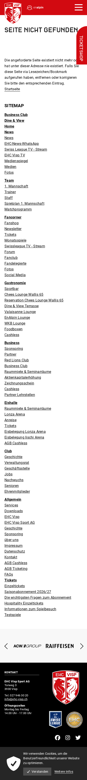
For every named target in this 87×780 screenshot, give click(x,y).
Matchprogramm (18, 209)
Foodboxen (13, 329)
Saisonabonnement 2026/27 (27, 592)
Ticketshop (81, 48)
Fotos (9, 172)
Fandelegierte (15, 263)
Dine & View (14, 120)
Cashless (11, 335)
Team (9, 180)
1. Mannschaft (16, 186)
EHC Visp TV (14, 155)
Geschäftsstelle (17, 468)
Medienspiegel (16, 161)
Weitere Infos (63, 771)
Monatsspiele (15, 240)
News (9, 132)
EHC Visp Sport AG (19, 522)
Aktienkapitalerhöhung (22, 377)
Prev (6, 646)
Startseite (12, 89)
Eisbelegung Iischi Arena (24, 437)
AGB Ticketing (15, 569)
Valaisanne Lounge (20, 312)
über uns (11, 540)
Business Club (16, 115)
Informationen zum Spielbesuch (30, 609)
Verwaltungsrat (16, 463)
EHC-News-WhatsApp (21, 144)
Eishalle (10, 403)
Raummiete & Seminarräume (27, 372)
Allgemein (12, 499)
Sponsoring (13, 349)
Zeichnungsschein (19, 383)
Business (11, 343)
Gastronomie (15, 283)
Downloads (13, 511)
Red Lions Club (16, 360)
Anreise (10, 420)
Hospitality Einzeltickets (23, 603)
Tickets (10, 234)
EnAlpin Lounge (17, 317)
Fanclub (11, 258)
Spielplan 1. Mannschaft (24, 203)
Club (8, 451)
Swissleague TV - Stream (24, 246)
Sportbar (11, 289)
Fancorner (12, 217)
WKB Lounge (14, 323)
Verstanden (40, 771)
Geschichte (13, 457)
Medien (10, 167)
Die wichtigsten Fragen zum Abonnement (37, 597)
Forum (9, 252)
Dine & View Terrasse (21, 306)
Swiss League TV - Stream (25, 149)
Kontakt (10, 557)
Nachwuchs (13, 480)
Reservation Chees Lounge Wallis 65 (34, 300)
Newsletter (13, 229)
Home (9, 126)
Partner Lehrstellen (19, 395)
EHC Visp (11, 517)
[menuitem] (43, 115)
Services (11, 505)
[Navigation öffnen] (79, 7)
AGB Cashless (15, 443)
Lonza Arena (14, 414)
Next (81, 646)
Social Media (15, 275)
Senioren (11, 486)
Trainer (10, 192)
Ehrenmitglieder (17, 491)
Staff (8, 198)
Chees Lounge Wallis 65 (24, 294)
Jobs (8, 474)
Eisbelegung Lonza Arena (25, 431)
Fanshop (11, 223)
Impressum (13, 546)
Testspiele (12, 615)
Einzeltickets (14, 586)
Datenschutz (14, 551)
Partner (10, 354)
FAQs (8, 574)
